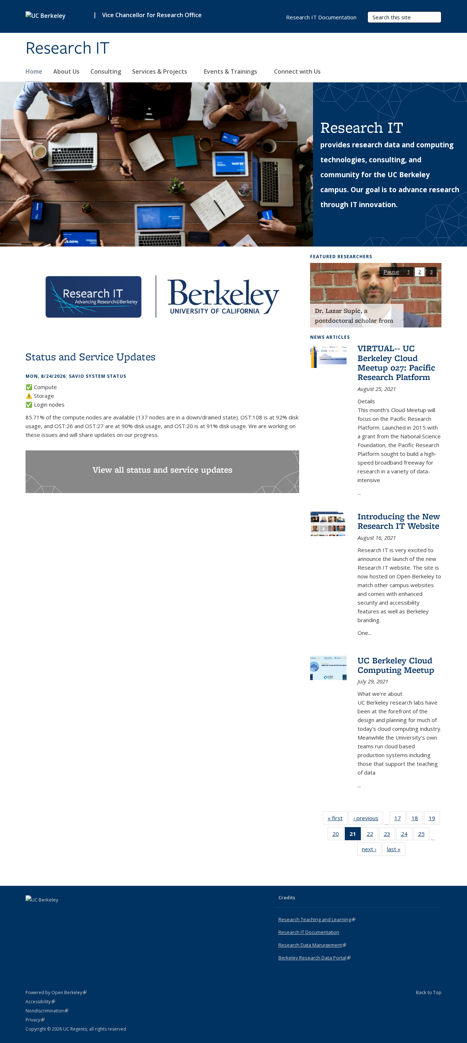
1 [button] (408, 271)
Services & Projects (160, 71)
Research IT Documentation (321, 17)
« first (337, 819)
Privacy (35, 1020)
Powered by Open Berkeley (56, 992)
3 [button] (431, 271)
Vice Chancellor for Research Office (152, 15)
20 (338, 835)
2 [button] (419, 271)
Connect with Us (298, 71)
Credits (286, 897)
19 (434, 819)
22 (372, 835)
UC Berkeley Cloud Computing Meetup (396, 665)
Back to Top (428, 992)
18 (417, 819)
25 (423, 835)
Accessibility (40, 1002)
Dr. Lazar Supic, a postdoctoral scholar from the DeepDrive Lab (354, 320)
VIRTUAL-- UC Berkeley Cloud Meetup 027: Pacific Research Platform (396, 362)
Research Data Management (312, 945)
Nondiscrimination (47, 1011)
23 (389, 835)
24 (406, 835)
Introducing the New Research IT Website (399, 521)
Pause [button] (391, 271)
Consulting (105, 71)
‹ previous (368, 819)
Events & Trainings (231, 71)
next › (371, 850)
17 (400, 819)
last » (396, 850)
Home (34, 71)
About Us (66, 71)
